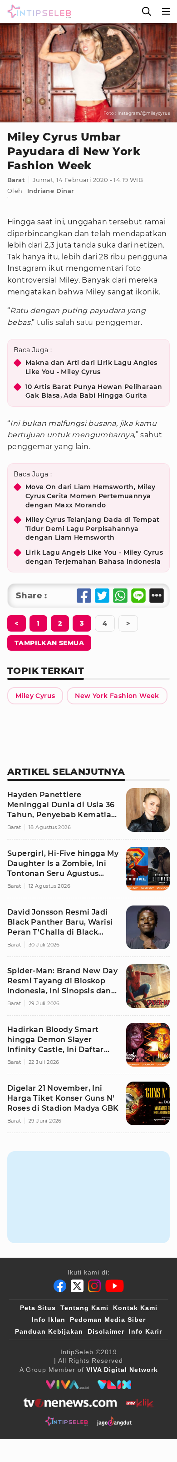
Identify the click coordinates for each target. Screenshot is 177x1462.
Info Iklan (48, 1319)
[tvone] (70, 1402)
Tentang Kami (84, 1307)
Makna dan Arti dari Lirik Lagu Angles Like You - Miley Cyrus (91, 367)
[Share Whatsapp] (120, 595)
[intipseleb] (66, 1421)
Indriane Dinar (50, 190)
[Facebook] (60, 1286)
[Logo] (37, 11)
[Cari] (146, 11)
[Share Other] (156, 595)
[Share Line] (138, 595)
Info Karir (145, 1331)
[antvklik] (139, 1402)
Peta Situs (38, 1307)
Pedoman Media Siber (108, 1319)
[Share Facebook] (84, 595)
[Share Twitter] (102, 595)
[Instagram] (94, 1286)
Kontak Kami (135, 1307)
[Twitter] (77, 1286)
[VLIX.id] (114, 1384)
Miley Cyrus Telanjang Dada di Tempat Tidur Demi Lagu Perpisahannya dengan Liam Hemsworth (92, 528)
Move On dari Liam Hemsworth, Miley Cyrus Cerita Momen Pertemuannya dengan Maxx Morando (90, 496)
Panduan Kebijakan (49, 1331)
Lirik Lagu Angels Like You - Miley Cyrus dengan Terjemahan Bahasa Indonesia (94, 557)
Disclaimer (106, 1331)
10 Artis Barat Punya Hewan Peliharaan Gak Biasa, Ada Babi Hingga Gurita (93, 391)
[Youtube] (114, 1286)
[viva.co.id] (67, 1384)
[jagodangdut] (114, 1421)
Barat (16, 179)
